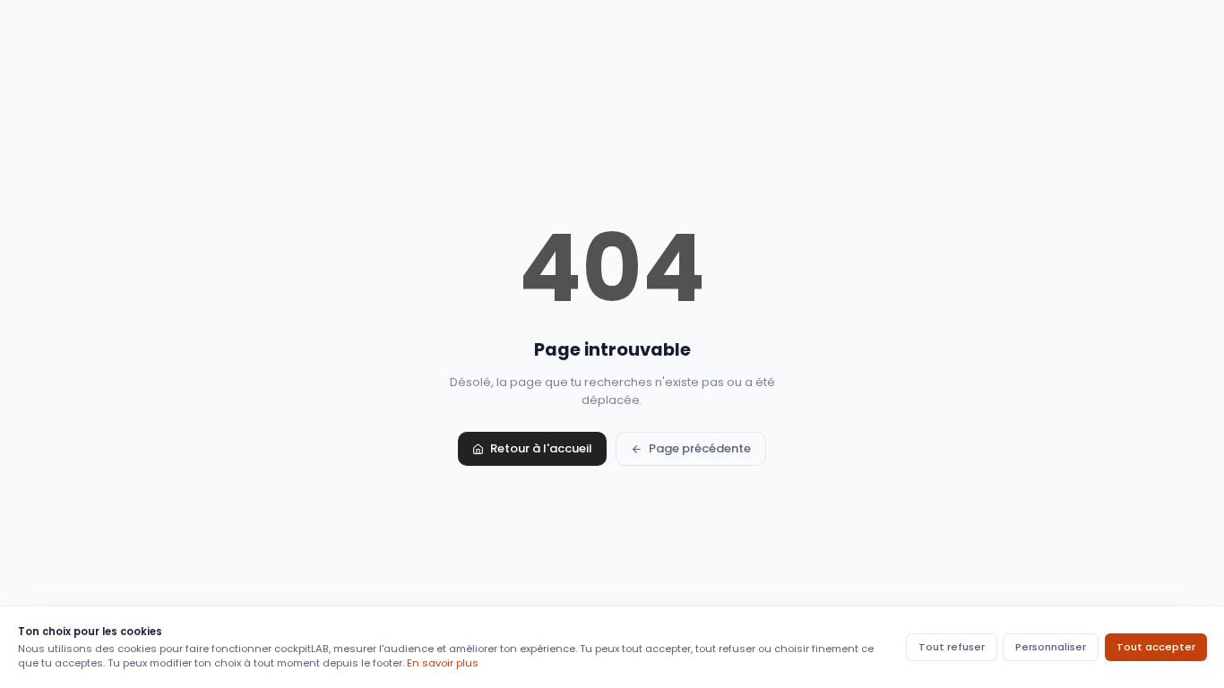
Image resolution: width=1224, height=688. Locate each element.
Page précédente (700, 448)
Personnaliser (1050, 647)
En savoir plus (442, 663)
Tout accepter (1155, 647)
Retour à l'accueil (541, 448)
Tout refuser (951, 647)
